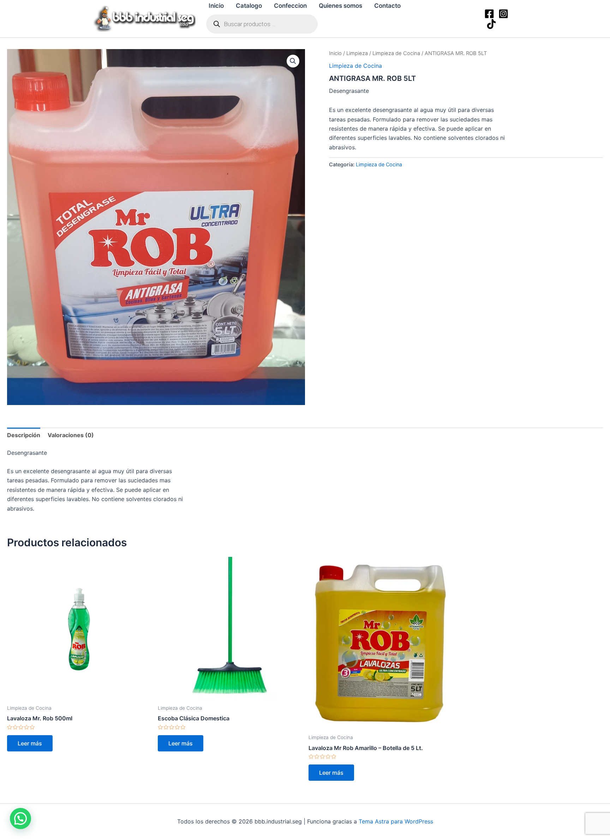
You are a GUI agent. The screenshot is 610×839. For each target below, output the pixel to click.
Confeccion (290, 5)
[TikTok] (491, 24)
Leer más (30, 743)
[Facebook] (489, 14)
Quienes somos (340, 5)
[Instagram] (503, 14)
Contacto (387, 5)
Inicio (216, 5)
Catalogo (249, 5)
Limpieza (357, 53)
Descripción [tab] (23, 435)
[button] (293, 61)
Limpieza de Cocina (396, 53)
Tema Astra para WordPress (396, 821)
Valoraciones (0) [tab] (71, 435)
